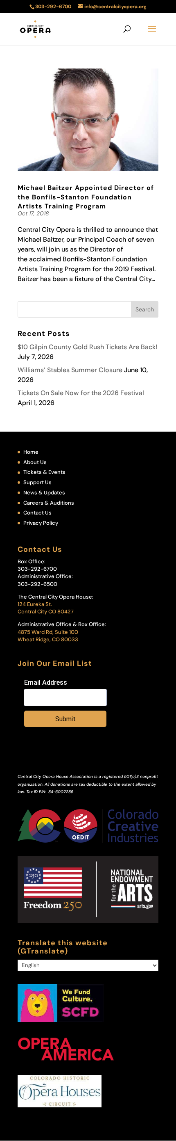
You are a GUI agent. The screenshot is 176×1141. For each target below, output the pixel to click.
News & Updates (44, 492)
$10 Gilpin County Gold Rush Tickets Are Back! (87, 347)
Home (30, 451)
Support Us (37, 482)
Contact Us (37, 512)
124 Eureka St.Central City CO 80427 (46, 608)
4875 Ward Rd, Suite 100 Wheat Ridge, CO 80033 (48, 636)
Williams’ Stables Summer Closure (70, 370)
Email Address (45, 682)
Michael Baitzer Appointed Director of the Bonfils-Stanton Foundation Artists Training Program (86, 196)
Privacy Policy (40, 522)
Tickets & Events (44, 472)
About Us (35, 462)
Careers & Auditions (48, 502)
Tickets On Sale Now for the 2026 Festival (81, 393)
